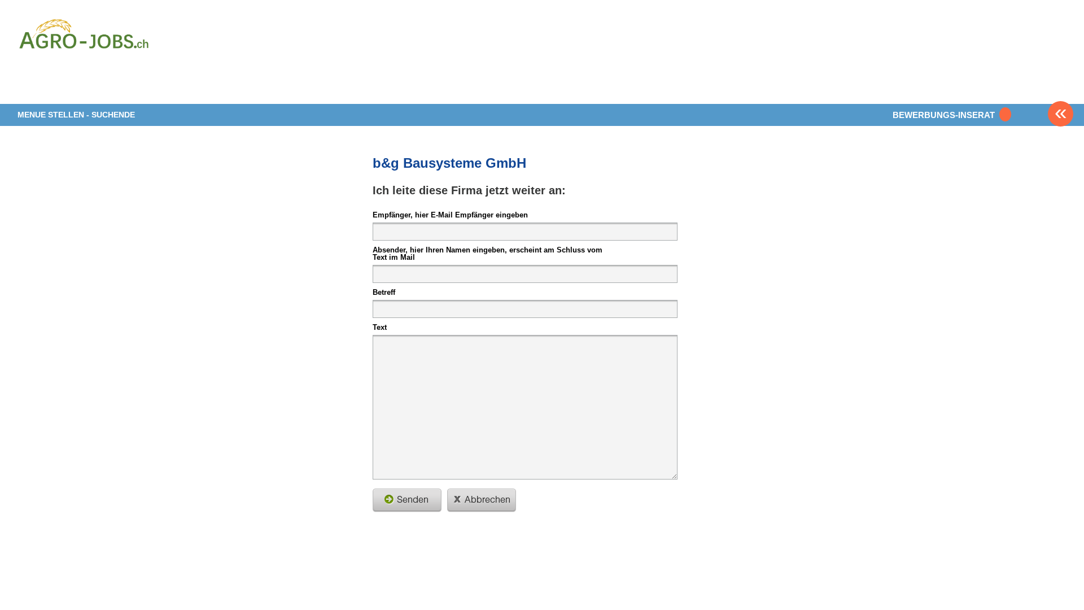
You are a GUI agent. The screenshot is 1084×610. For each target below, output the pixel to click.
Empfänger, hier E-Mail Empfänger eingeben (450, 215)
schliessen (481, 500)
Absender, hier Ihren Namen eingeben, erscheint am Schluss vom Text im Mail (487, 253)
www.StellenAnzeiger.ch (84, 58)
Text (380, 327)
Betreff (384, 292)
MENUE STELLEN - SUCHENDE (76, 114)
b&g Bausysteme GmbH (449, 163)
